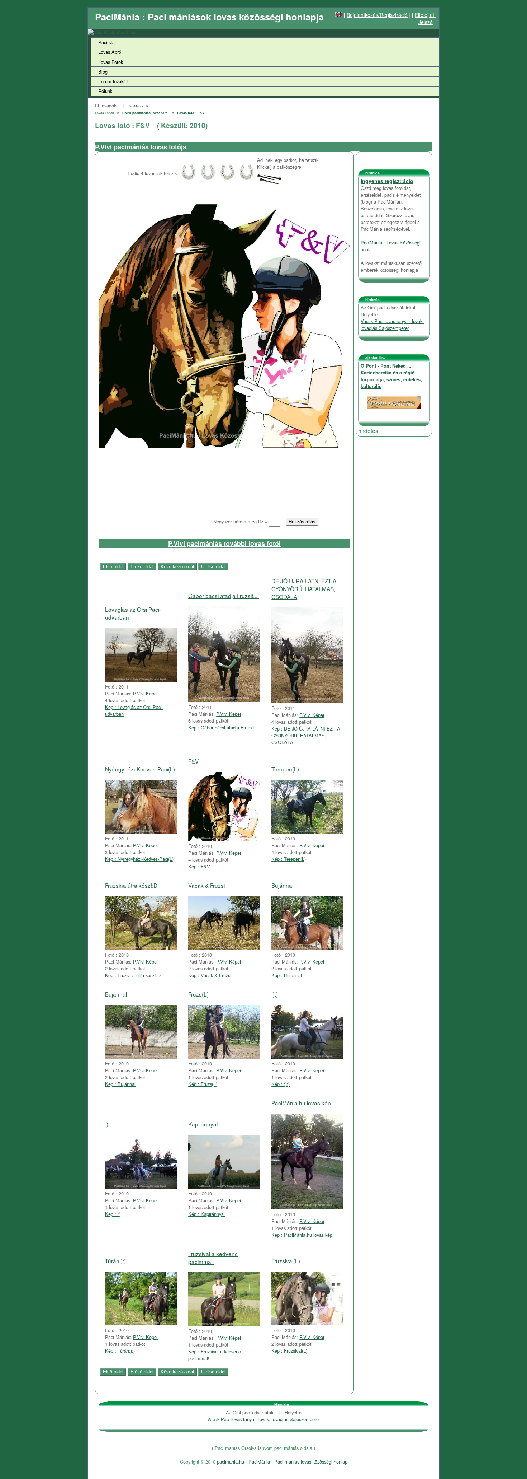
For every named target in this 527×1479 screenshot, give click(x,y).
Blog (103, 71)
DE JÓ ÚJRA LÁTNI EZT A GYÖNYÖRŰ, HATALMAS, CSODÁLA (303, 589)
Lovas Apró (109, 51)
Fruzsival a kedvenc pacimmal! (213, 1257)
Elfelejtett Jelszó (425, 18)
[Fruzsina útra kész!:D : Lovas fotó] (141, 947)
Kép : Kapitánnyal (206, 1213)
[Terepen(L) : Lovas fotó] (307, 831)
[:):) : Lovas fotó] (307, 1056)
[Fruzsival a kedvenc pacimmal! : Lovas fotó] (224, 1324)
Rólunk (105, 91)
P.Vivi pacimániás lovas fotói (145, 113)
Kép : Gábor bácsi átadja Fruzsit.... (224, 727)
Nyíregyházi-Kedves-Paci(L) (140, 769)
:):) (274, 994)
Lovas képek (104, 113)
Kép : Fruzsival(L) (289, 1350)
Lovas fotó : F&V (190, 113)
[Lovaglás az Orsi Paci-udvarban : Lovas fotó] (141, 679)
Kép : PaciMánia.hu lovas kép (301, 1234)
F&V (193, 761)
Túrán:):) (115, 1261)
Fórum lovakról (113, 81)
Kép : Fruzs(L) (202, 1084)
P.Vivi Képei (145, 693)
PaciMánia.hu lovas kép (301, 1103)
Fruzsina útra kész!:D (131, 885)
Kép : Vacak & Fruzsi (209, 975)
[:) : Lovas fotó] (141, 1186)
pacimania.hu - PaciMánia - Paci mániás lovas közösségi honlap (282, 1461)
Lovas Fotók (110, 62)
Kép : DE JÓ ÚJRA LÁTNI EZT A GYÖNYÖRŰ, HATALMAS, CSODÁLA (305, 735)
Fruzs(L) (198, 994)
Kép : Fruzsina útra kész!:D (133, 975)
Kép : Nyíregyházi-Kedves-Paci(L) (139, 858)
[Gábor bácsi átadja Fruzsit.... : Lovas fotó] (224, 700)
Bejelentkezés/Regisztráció (377, 14)
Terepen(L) (285, 769)
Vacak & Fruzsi (206, 885)
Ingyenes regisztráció (387, 181)
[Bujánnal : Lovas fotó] (307, 947)
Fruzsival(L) (285, 1261)
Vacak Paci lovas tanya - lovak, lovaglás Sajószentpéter (392, 324)
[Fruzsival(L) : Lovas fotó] (307, 1323)
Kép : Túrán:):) (120, 1350)
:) (106, 1124)
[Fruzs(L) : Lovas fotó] (224, 1056)
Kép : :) (112, 1213)
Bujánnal (282, 885)
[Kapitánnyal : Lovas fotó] (224, 1186)
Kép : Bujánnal (286, 975)
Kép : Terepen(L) (288, 858)
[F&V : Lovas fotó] (224, 839)
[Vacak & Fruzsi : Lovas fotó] (224, 947)
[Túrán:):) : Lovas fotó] (141, 1323)
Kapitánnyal (203, 1124)
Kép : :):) (280, 1084)
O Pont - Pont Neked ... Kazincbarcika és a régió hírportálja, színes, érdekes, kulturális (391, 376)
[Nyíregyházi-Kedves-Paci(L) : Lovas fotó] (141, 831)
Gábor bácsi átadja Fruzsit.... (223, 595)
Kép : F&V (199, 866)
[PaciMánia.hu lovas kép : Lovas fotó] (307, 1207)
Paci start (108, 42)
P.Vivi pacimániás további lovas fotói (224, 543)
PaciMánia (135, 106)
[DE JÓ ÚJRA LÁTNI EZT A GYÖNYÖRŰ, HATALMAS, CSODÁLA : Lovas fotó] (307, 701)
